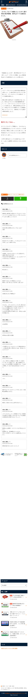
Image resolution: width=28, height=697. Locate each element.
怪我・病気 (4, 8)
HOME (3, 686)
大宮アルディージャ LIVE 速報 (9, 648)
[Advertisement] (14, 56)
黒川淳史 (22, 194)
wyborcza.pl (4, 114)
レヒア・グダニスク (14, 194)
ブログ (7, 686)
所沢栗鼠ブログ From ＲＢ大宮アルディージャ (15, 693)
